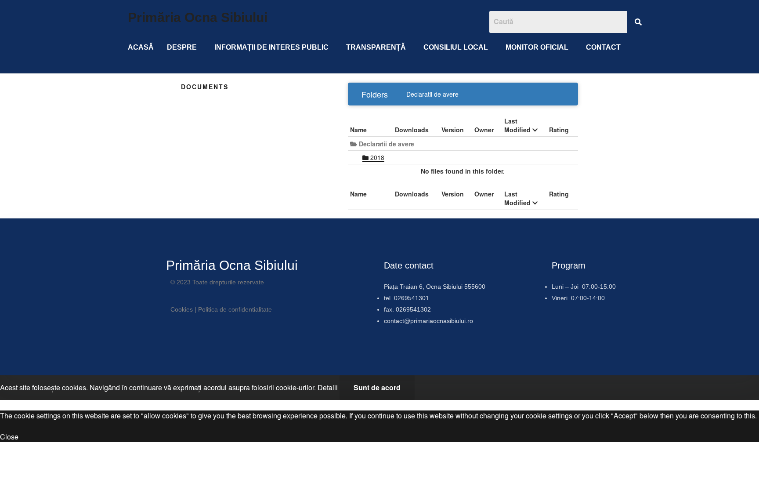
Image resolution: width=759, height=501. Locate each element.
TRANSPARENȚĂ (376, 47)
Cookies (181, 309)
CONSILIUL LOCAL (455, 47)
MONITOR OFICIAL (537, 47)
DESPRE (182, 47)
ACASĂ (141, 47)
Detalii (328, 387)
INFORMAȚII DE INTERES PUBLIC (271, 47)
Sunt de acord (377, 387)
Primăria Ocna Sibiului (197, 17)
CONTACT (603, 47)
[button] (184, 47)
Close (9, 437)
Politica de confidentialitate (235, 309)
